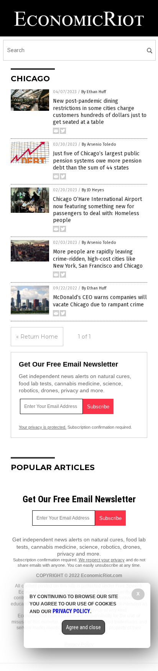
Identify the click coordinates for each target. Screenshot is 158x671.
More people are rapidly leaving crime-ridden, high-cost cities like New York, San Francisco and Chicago (98, 258)
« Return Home (37, 336)
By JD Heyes (93, 189)
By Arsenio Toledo (99, 144)
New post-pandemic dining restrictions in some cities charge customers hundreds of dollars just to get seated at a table (99, 111)
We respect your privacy (102, 560)
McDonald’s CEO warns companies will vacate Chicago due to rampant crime (100, 301)
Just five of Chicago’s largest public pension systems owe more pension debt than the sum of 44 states (97, 160)
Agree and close (83, 627)
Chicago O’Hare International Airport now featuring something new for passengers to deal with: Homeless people (97, 210)
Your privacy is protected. (42, 427)
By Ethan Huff (93, 91)
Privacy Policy (71, 611)
